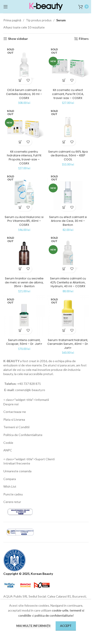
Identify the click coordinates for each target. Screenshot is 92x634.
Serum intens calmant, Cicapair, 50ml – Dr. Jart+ (24, 342)
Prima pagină (12, 20)
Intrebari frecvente (16, 463)
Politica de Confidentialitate (22, 435)
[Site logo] (46, 6)
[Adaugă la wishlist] (28, 80)
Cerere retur (12, 502)
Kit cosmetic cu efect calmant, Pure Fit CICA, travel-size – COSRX (68, 94)
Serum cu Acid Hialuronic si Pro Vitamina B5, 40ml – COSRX (24, 221)
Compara (9, 479)
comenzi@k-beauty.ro (30, 390)
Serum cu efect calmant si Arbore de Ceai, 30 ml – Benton (68, 221)
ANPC (7, 450)
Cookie (8, 442)
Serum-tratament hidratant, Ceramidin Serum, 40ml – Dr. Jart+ (68, 344)
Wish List (9, 486)
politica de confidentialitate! (54, 615)
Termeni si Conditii (16, 427)
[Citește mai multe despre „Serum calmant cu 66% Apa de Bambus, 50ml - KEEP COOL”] (64, 142)
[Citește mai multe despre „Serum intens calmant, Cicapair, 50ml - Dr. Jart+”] (20, 330)
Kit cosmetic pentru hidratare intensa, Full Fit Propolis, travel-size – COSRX (24, 157)
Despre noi (11, 404)
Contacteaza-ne (14, 412)
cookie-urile (60, 610)
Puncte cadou (13, 494)
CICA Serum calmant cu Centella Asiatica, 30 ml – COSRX (24, 94)
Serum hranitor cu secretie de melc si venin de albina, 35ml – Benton (24, 282)
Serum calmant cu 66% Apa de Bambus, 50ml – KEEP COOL (68, 155)
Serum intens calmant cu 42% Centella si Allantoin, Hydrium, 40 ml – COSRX (68, 282)
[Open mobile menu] (5, 6)
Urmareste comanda (17, 471)
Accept (65, 626)
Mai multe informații (33, 626)
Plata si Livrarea (14, 419)
